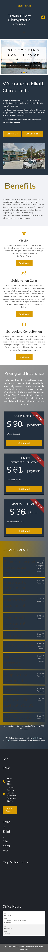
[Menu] (24, 31)
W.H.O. (36, 738)
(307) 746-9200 (24, 6)
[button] (3, 57)
